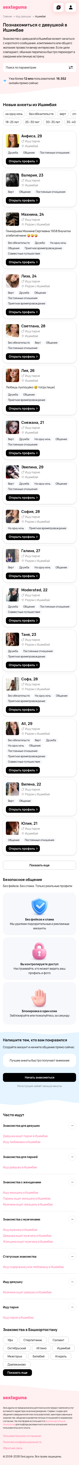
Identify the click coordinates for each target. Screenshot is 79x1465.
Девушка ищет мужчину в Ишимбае (27, 1236)
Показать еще (39, 865)
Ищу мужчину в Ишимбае (20, 1230)
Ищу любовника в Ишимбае (21, 1142)
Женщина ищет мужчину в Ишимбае (28, 1242)
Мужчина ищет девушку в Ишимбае (27, 1292)
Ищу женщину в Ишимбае (20, 1193)
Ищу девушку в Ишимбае (20, 1167)
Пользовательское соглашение (22, 1436)
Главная (7, 16)
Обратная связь (12, 1448)
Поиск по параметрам (21, 67)
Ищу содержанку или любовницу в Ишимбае (33, 1267)
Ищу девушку (23, 16)
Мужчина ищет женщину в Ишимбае (28, 1204)
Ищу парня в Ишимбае (18, 1317)
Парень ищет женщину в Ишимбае (27, 1198)
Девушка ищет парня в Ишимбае (25, 1136)
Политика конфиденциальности (22, 1442)
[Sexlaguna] (15, 7)
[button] (14, 114)
